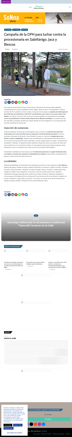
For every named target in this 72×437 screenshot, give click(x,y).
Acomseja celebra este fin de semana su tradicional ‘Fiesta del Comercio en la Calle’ (36, 224)
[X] (9, 102)
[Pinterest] (16, 102)
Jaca (36, 215)
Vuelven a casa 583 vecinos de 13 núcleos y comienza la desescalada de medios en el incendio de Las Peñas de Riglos (57, 265)
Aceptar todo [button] (17, 425)
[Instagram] (22, 102)
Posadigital (44, 431)
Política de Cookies (46, 434)
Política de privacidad (58, 434)
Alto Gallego (16, 29)
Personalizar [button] (8, 425)
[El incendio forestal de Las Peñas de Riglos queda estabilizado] (36, 255)
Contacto (67, 434)
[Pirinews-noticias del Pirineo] (36, 7)
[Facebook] (5, 102)
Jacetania (24, 29)
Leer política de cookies (14, 432)
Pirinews (7, 49)
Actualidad (8, 29)
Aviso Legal (37, 434)
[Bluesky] (26, 102)
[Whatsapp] (19, 102)
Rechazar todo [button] (8, 428)
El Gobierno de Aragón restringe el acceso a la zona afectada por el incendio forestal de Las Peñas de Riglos (13, 265)
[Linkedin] (12, 102)
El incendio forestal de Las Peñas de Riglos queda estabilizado (35, 263)
